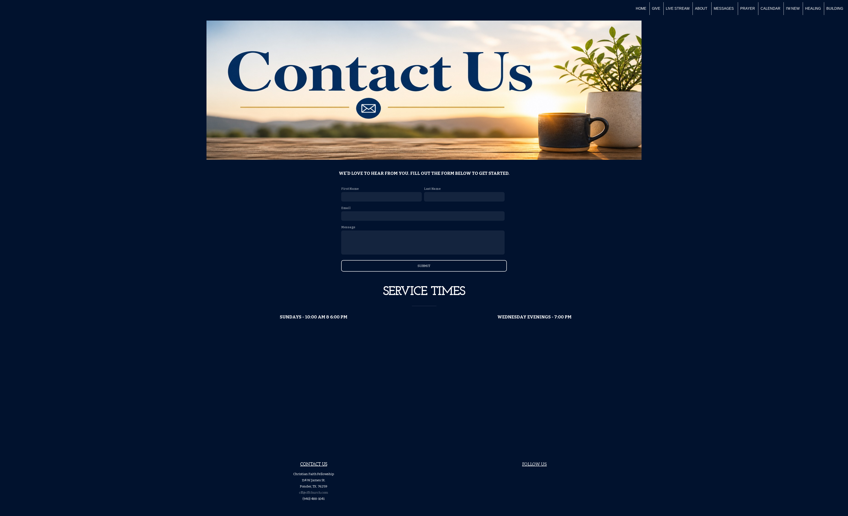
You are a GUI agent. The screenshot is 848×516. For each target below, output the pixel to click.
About (701, 8)
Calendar (770, 8)
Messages (724, 8)
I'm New (793, 8)
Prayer (747, 8)
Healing (813, 8)
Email (346, 208)
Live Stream (677, 8)
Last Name (432, 189)
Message (348, 227)
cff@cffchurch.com (313, 493)
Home (641, 8)
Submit (424, 266)
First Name (350, 189)
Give (656, 8)
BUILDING (834, 8)
